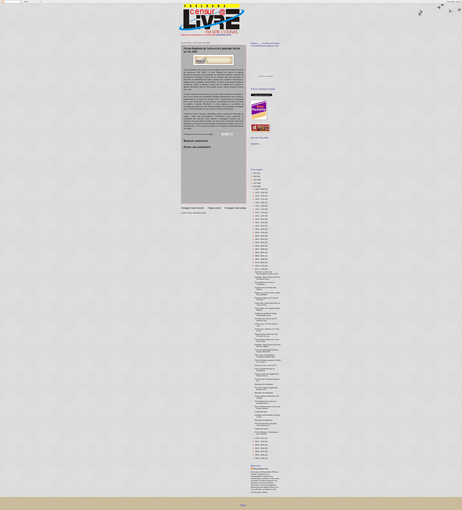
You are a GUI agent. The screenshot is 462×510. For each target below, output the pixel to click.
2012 (255, 180)
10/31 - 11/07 (260, 216)
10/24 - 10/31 (260, 219)
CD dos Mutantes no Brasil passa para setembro (266, 433)
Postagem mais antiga (235, 208)
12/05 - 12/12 (260, 199)
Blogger (243, 505)
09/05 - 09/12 (260, 242)
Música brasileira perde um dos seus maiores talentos (267, 407)
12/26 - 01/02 (260, 189)
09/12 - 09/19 (260, 239)
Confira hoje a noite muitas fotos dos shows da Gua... (267, 304)
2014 (255, 173)
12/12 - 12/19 (260, 196)
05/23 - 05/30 (260, 458)
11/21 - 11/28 (260, 206)
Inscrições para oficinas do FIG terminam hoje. (266, 319)
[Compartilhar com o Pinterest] (231, 134)
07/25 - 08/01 (260, 262)
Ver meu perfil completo (259, 492)
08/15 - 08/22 (260, 252)
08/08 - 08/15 (260, 256)
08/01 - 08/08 (260, 259)
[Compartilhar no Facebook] (229, 134)
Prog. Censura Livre (260, 469)
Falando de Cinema (261, 429)
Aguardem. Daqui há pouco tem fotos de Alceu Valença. (268, 345)
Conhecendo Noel (261, 412)
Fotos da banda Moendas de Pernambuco (265, 369)
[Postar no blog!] (225, 134)
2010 (255, 186)
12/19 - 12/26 (260, 192)
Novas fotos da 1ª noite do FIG (265, 365)
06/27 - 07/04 (260, 441)
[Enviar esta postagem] (218, 134)
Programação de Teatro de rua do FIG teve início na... (266, 335)
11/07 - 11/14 (260, 212)
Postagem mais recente (192, 208)
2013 (255, 176)
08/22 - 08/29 (260, 249)
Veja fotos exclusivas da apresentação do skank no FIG (266, 273)
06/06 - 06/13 (260, 451)
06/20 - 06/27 (260, 445)
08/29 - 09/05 (260, 246)
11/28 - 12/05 (260, 202)
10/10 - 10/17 (260, 226)
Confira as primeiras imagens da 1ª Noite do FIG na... (267, 375)
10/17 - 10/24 (260, 222)
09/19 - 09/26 (260, 236)
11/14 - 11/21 (260, 209)
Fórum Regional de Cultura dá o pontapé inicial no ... (266, 402)
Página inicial (214, 208)
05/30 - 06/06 (260, 455)
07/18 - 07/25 (260, 266)
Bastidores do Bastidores (263, 420)
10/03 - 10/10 (260, 229)
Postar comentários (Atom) (196, 213)
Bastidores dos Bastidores (264, 384)
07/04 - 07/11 (260, 438)
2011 (255, 183)
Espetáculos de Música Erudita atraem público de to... (265, 314)
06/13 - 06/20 (260, 448)
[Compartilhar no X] (227, 134)
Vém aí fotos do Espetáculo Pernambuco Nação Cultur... (265, 356)
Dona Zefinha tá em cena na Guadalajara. (264, 283)
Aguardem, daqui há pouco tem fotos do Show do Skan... (267, 278)
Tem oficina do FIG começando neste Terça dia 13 (266, 424)
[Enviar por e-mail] (222, 134)
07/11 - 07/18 (260, 269)
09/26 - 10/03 (260, 232)
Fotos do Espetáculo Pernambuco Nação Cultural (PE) (266, 351)
